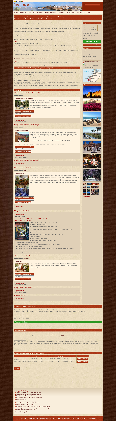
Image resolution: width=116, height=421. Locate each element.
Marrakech (27, 170)
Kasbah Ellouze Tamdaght (21, 130)
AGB (81, 418)
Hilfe (85, 418)
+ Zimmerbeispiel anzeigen (23, 116)
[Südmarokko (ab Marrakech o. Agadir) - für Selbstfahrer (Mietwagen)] (92, 98)
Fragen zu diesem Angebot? (92, 61)
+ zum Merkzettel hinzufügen (91, 45)
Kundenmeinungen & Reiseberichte (29, 418)
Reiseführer (23, 12)
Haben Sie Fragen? (21, 412)
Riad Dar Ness (18, 261)
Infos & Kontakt (87, 12)
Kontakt (72, 418)
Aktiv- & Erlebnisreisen (50, 12)
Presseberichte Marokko (45, 418)
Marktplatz (79, 12)
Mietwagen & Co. (71, 12)
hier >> (62, 335)
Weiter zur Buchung (92, 41)
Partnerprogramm (91, 418)
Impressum (67, 418)
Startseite (16, 12)
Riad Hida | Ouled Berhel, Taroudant (24, 98)
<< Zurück (17, 368)
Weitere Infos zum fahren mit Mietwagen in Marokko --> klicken (29, 58)
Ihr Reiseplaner (93, 5)
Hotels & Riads (31, 12)
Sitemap (77, 418)
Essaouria (26, 258)
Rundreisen (40, 12)
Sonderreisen (61, 12)
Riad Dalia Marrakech (20, 173)
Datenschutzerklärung (57, 418)
